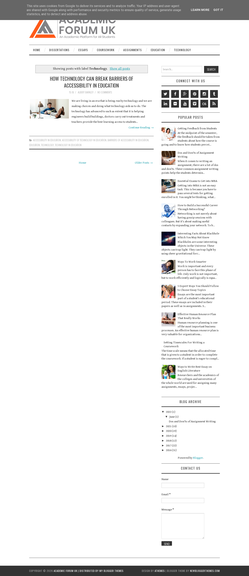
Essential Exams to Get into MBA (197, 181)
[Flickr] (175, 104)
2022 (169, 412)
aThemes (160, 571)
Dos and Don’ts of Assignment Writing (192, 421)
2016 (169, 450)
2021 (169, 426)
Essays (83, 50)
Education (158, 50)
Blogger (198, 457)
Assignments (132, 50)
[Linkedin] (165, 104)
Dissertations (59, 50)
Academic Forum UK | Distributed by (76, 571)
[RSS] (214, 104)
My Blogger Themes (111, 571)
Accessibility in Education (47, 140)
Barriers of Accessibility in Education (128, 140)
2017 (169, 445)
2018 (169, 440)
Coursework (105, 50)
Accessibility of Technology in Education (84, 140)
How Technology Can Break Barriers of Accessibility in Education (91, 82)
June (172, 416)
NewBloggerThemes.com (205, 571)
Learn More (200, 10)
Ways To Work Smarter (192, 261)
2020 (169, 431)
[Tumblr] (214, 94)
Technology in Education (68, 145)
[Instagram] (204, 94)
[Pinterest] (194, 94)
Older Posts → (144, 162)
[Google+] (185, 94)
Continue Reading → (141, 127)
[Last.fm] (204, 104)
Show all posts (120, 69)
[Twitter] (165, 94)
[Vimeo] (194, 104)
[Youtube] (185, 104)
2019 (169, 435)
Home (36, 50)
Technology (182, 50)
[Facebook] (175, 94)
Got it (218, 10)
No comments (105, 92)
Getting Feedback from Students (197, 128)
